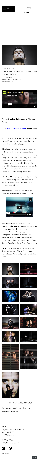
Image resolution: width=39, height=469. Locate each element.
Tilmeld (34, 457)
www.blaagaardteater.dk (16, 128)
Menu (8, 8)
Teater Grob (27, 10)
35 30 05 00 (9, 440)
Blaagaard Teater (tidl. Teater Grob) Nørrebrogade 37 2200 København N (14, 432)
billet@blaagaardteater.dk (10, 443)
